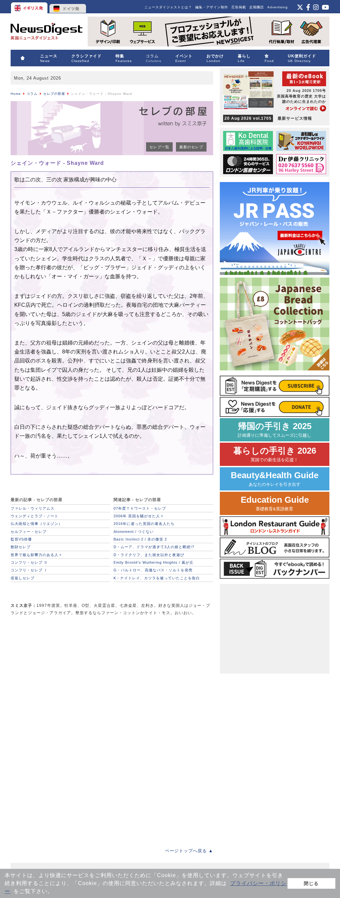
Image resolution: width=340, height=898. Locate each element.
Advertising (277, 7)
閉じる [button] (311, 883)
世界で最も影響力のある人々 (36, 555)
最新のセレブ (191, 147)
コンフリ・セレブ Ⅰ (29, 570)
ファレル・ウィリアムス (32, 508)
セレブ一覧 (159, 147)
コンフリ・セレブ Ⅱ (29, 562)
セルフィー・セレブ (28, 532)
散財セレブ (21, 547)
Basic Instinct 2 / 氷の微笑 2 (140, 539)
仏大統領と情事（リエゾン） (36, 524)
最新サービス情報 (268, 118)
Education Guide (275, 503)
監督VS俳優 (21, 539)
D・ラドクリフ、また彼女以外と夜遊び (149, 555)
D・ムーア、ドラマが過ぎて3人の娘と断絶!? (154, 547)
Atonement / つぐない (134, 532)
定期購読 (256, 7)
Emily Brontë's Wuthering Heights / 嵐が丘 (154, 562)
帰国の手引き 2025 (274, 429)
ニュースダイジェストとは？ (168, 7)
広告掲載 (238, 7)
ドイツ (68, 6)
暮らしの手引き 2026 (274, 454)
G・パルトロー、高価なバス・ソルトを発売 (153, 570)
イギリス (30, 6)
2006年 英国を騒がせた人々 (139, 516)
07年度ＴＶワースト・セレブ (140, 508)
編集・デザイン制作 (211, 7)
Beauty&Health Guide (274, 479)
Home (16, 94)
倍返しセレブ (23, 578)
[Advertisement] (60, 667)
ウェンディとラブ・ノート (34, 516)
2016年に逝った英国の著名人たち (144, 524)
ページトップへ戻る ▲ (189, 850)
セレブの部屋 (54, 94)
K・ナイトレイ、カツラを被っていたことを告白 (157, 578)
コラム (32, 94)
